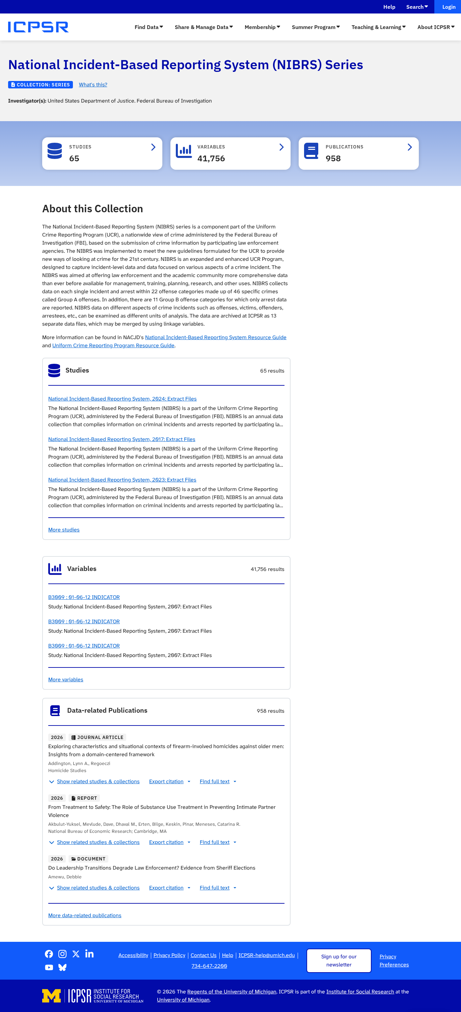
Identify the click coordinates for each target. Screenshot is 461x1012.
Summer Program (313, 27)
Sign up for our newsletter (339, 960)
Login (448, 6)
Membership (260, 27)
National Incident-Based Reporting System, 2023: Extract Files (122, 479)
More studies (64, 529)
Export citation (166, 781)
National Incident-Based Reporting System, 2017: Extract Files (121, 439)
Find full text (214, 781)
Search (415, 6)
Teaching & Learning (376, 27)
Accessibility (133, 955)
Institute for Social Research (360, 991)
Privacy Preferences (394, 960)
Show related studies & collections (98, 781)
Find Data (147, 27)
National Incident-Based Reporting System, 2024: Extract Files (122, 398)
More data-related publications (84, 915)
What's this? (93, 84)
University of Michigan (183, 999)
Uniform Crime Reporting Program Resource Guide (113, 345)
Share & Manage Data (201, 27)
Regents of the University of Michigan (231, 991)
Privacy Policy (169, 955)
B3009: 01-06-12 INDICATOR (84, 597)
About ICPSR (433, 27)
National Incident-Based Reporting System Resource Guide (216, 337)
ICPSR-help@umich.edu (267, 955)
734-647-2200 (209, 965)
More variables (65, 679)
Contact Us (204, 955)
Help (389, 6)
